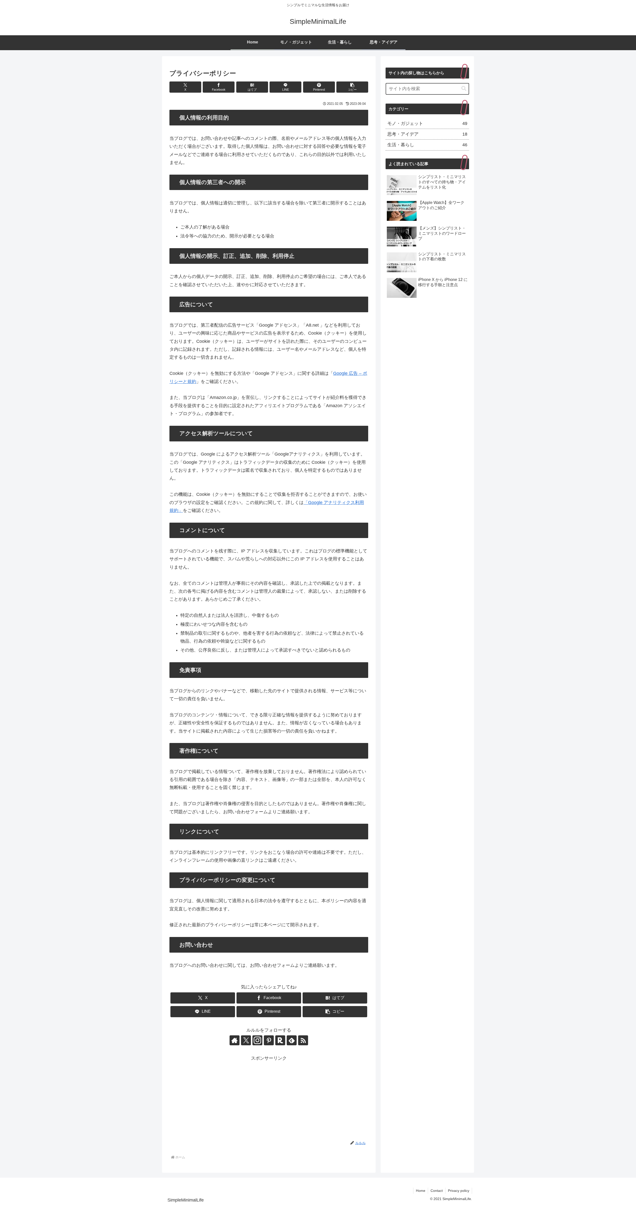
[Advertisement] (268, 1097)
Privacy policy (458, 1191)
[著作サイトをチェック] (234, 1040)
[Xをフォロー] (246, 1040)
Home (420, 1191)
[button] (352, 87)
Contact (437, 1191)
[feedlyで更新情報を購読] (292, 1040)
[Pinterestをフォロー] (269, 1040)
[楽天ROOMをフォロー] (280, 1040)
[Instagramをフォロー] (257, 1040)
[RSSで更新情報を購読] (303, 1040)
